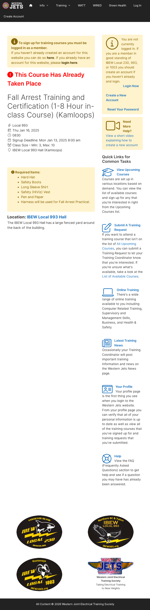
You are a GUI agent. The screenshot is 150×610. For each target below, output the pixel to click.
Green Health (117, 5)
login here (69, 63)
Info (42, 5)
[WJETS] (13, 5)
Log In (137, 5)
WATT (82, 5)
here (50, 58)
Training (61, 5)
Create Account (14, 16)
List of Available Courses (120, 276)
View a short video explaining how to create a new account (122, 140)
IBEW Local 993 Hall (46, 217)
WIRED (97, 5)
